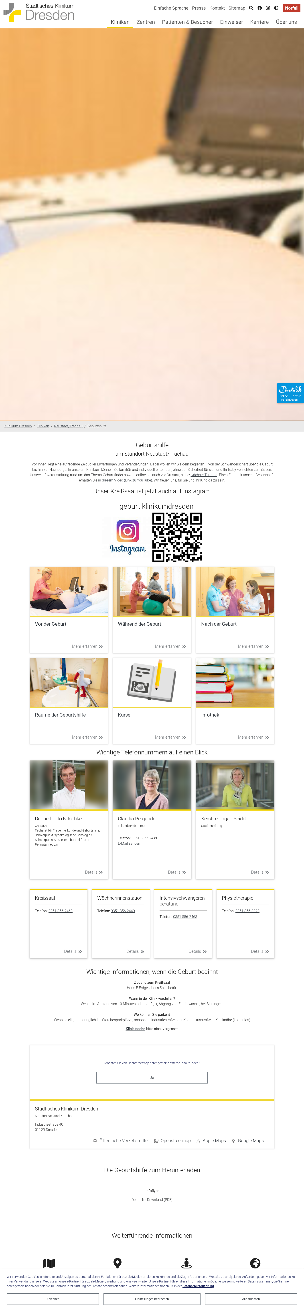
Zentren (146, 22)
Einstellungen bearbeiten (152, 1299)
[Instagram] (268, 8)
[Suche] (251, 8)
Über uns (286, 22)
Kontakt (217, 8)
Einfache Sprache (171, 8)
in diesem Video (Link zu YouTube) (125, 480)
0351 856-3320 (247, 911)
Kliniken (120, 22)
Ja (152, 1077)
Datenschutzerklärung (198, 1286)
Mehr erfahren (84, 646)
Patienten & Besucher (187, 22)
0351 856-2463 (185, 917)
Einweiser (231, 22)
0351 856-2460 (61, 911)
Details (91, 872)
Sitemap (237, 8)
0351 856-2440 (123, 911)
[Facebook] (259, 8)
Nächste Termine (204, 475)
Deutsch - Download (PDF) (152, 1200)
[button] (247, 1141)
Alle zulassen (251, 1299)
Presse (199, 8)
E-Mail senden (129, 843)
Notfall (291, 8)
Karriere (259, 22)
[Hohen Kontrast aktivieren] (276, 8)
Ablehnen (53, 1299)
